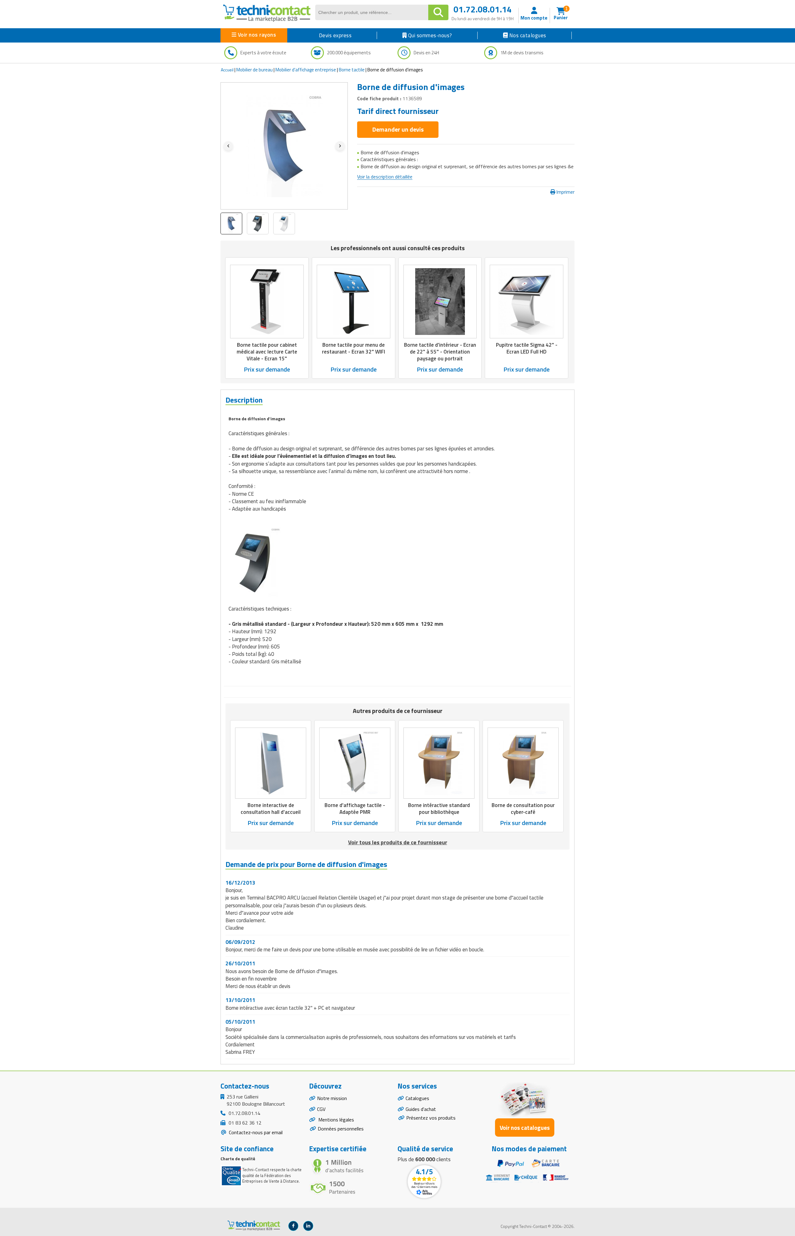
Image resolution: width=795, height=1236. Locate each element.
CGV (321, 1109)
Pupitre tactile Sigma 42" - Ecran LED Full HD (526, 348)
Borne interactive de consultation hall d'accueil (271, 808)
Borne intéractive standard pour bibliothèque (439, 808)
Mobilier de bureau (254, 69)
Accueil (227, 69)
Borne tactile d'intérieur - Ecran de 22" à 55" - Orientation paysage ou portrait (440, 352)
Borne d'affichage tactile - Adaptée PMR (355, 808)
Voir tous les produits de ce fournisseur (397, 842)
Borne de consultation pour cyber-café (523, 808)
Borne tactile (352, 69)
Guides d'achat (421, 1109)
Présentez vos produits (431, 1118)
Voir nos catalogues (525, 1127)
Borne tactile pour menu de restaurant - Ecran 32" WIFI (353, 348)
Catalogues (417, 1098)
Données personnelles (341, 1128)
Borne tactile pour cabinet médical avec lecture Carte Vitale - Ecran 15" (267, 352)
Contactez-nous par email (255, 1132)
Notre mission (332, 1098)
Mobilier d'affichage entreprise (305, 69)
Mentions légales (335, 1119)
